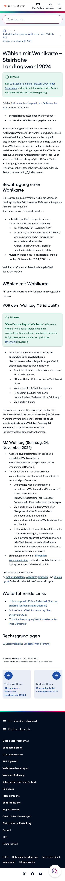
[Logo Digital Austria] (32, 729)
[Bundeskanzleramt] (32, 721)
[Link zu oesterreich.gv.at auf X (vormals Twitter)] (24, 874)
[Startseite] (4, 30)
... (11, 30)
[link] (17, 684)
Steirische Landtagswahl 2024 (17, 41)
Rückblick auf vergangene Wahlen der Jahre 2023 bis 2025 (28, 36)
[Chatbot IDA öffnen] (55, 871)
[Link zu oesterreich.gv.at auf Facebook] (32, 874)
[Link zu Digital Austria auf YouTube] (40, 874)
